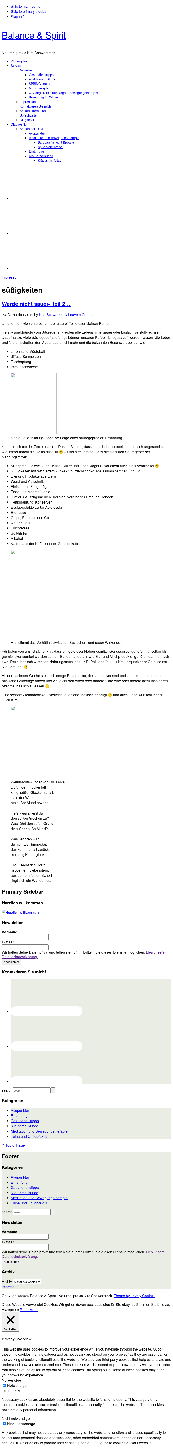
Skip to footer (21, 16)
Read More (29, 1309)
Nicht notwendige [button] (16, 1418)
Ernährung (19, 1115)
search (7, 1090)
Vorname (9, 932)
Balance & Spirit (34, 34)
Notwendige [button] (11, 1380)
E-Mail (8, 942)
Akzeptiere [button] (10, 1309)
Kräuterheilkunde (24, 1126)
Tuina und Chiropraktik (29, 1136)
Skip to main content (27, 6)
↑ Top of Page (13, 1145)
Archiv (7, 1281)
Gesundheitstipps (25, 1120)
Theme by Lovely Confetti (134, 1295)
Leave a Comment (82, 314)
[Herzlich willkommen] (20, 912)
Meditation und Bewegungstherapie (39, 1131)
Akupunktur (20, 1110)
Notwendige (17, 1385)
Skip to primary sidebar (29, 11)
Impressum (10, 277)
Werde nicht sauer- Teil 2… (36, 303)
